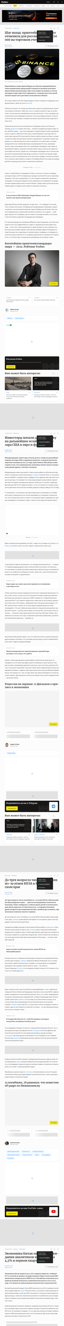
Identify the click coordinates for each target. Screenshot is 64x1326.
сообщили (14, 1013)
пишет (23, 1300)
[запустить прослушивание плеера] (51, 28)
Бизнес (8, 392)
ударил (16, 1047)
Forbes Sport (37, 392)
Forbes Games (10, 6)
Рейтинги (21, 6)
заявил (47, 998)
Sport (58, 6)
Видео (43, 6)
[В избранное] (29, 297)
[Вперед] (61, 300)
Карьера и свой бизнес (39, 843)
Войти (48, 2)
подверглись (50, 936)
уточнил (19, 977)
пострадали (36, 1039)
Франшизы (29, 6)
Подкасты (37, 6)
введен (31, 111)
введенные (14, 129)
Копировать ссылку (53, 46)
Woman (53, 6)
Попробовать (41, 40)
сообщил (15, 928)
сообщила (35, 466)
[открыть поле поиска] (58, 2)
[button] (62, 2)
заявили (21, 1008)
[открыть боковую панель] (54, 2)
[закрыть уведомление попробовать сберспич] (51, 33)
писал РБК (28, 103)
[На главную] (4, 2)
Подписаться (11, 367)
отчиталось (29, 1081)
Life (48, 6)
